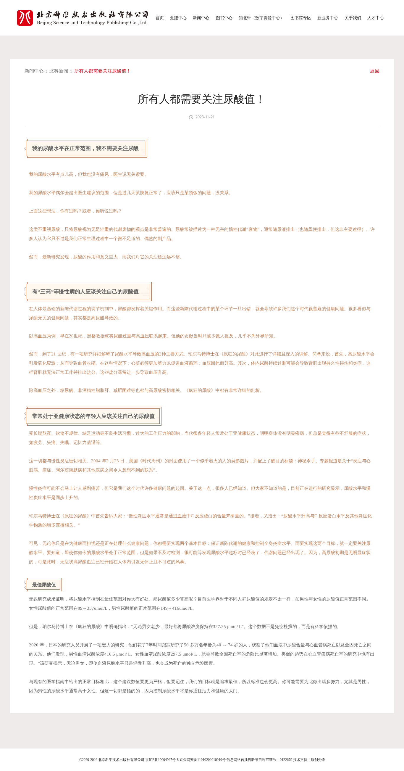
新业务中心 (327, 17)
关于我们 (353, 17)
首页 (160, 17)
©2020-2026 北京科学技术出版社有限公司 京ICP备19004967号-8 (129, 760)
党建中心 (178, 17)
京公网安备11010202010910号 (203, 760)
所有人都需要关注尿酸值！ (102, 70)
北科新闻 (58, 70)
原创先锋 (318, 760)
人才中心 (375, 17)
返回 (374, 70)
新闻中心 (201, 17)
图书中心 (224, 17)
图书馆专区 (300, 17)
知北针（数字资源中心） (261, 17)
